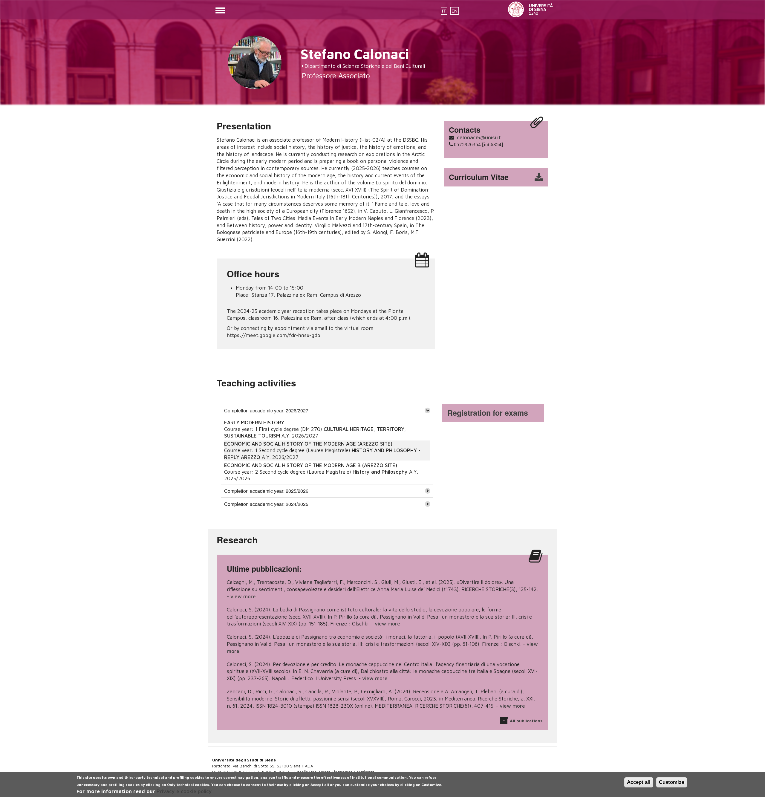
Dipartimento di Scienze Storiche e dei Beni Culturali (365, 66)
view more (243, 596)
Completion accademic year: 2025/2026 (266, 490)
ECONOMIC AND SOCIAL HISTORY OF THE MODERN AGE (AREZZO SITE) (308, 444)
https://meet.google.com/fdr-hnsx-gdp (273, 335)
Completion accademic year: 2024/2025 (266, 504)
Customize (671, 782)
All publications (526, 720)
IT (444, 10)
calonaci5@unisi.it (479, 137)
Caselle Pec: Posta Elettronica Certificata (334, 771)
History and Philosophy (380, 472)
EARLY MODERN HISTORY (254, 423)
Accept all (639, 782)
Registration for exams (487, 412)
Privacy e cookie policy (184, 791)
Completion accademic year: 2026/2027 (266, 410)
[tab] (327, 410)
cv (500, 177)
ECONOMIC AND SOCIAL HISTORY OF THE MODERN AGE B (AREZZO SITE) (310, 465)
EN (455, 10)
